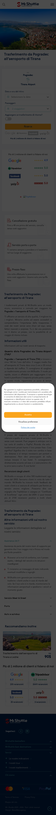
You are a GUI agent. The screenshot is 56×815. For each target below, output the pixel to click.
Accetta (28, 415)
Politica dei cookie (28, 427)
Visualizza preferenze (28, 422)
